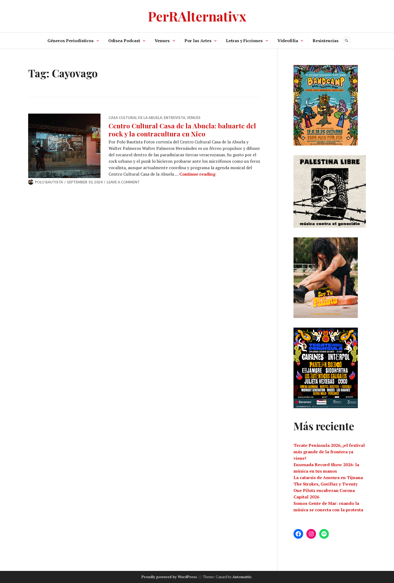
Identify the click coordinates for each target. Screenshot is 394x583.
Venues (162, 41)
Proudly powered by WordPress (169, 576)
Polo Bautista (49, 182)
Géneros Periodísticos (70, 41)
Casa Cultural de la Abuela (135, 117)
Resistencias (326, 41)
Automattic (242, 576)
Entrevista (174, 117)
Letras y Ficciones (244, 41)
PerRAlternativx (197, 16)
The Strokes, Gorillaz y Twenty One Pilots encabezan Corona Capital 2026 (325, 490)
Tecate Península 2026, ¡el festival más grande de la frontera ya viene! (329, 451)
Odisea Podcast (124, 41)
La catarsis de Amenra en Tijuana (328, 477)
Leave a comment (123, 182)
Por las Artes (197, 41)
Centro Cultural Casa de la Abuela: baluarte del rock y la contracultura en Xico (182, 129)
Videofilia (287, 41)
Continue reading (197, 174)
